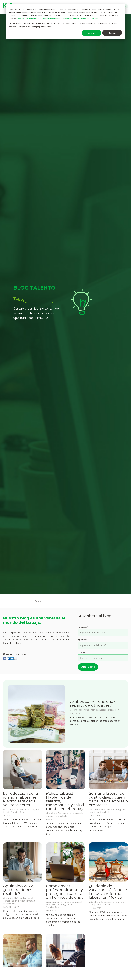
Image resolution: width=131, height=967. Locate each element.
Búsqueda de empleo (25, 898)
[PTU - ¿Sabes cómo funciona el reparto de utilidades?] (37, 714)
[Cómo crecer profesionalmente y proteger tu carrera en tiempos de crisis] (65, 862)
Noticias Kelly (112, 709)
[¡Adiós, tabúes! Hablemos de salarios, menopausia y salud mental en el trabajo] (65, 769)
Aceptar (91, 33)
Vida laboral (100, 709)
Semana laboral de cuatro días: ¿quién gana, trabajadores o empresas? (108, 799)
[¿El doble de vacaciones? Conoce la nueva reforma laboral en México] (108, 862)
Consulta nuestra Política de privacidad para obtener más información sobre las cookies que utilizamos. (57, 18)
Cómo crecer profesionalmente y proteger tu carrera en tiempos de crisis (64, 892)
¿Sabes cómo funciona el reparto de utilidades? (94, 703)
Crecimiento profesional (82, 709)
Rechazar (112, 33)
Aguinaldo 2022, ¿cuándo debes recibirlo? (18, 890)
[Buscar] (93, 601)
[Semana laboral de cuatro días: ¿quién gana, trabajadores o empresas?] (108, 769)
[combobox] (61, 601)
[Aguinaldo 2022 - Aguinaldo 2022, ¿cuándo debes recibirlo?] (22, 862)
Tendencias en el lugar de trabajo (19, 900)
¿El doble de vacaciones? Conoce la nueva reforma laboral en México (108, 892)
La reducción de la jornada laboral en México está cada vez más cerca (20, 799)
